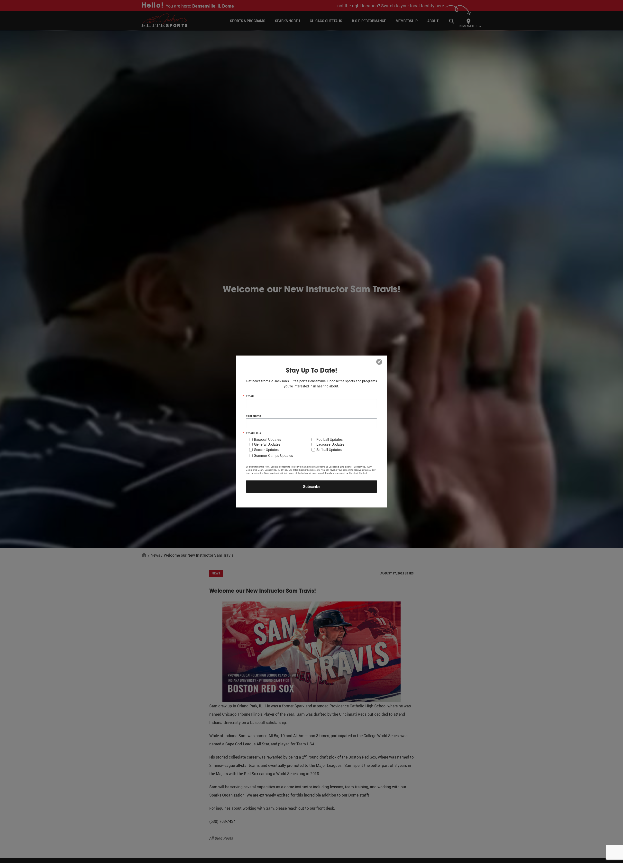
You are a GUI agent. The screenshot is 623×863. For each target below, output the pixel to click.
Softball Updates (329, 449)
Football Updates (329, 439)
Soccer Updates (266, 449)
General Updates (267, 444)
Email (250, 395)
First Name (253, 415)
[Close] (379, 362)
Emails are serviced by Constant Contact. (346, 473)
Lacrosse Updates (330, 444)
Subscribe (311, 486)
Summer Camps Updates (273, 455)
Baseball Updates (267, 439)
